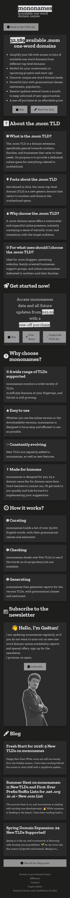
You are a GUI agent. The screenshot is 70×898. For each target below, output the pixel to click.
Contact (35, 882)
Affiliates (35, 878)
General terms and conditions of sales (35, 890)
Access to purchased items (35, 874)
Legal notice (35, 886)
